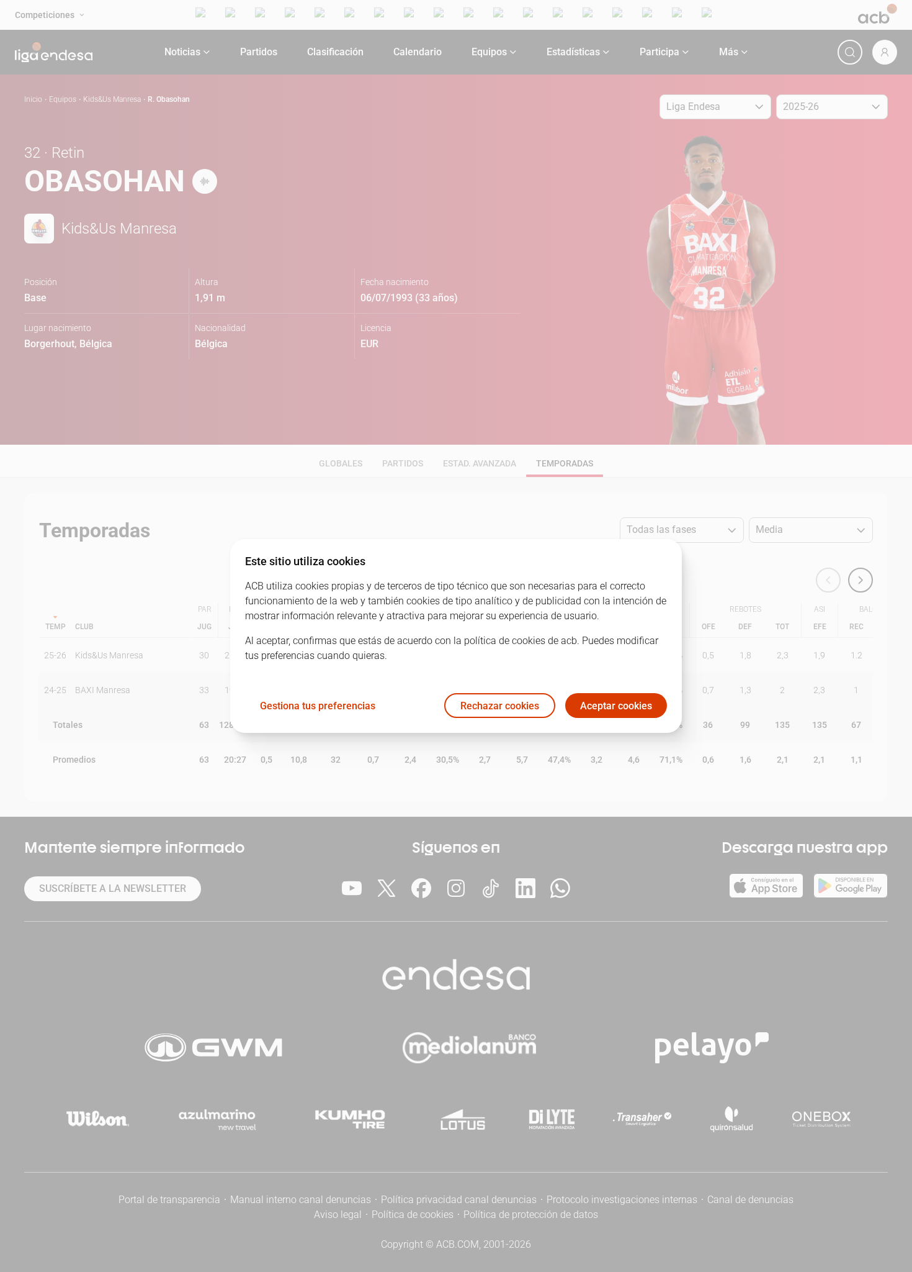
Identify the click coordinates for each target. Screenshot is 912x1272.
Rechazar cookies (499, 706)
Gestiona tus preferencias (317, 706)
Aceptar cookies (616, 706)
